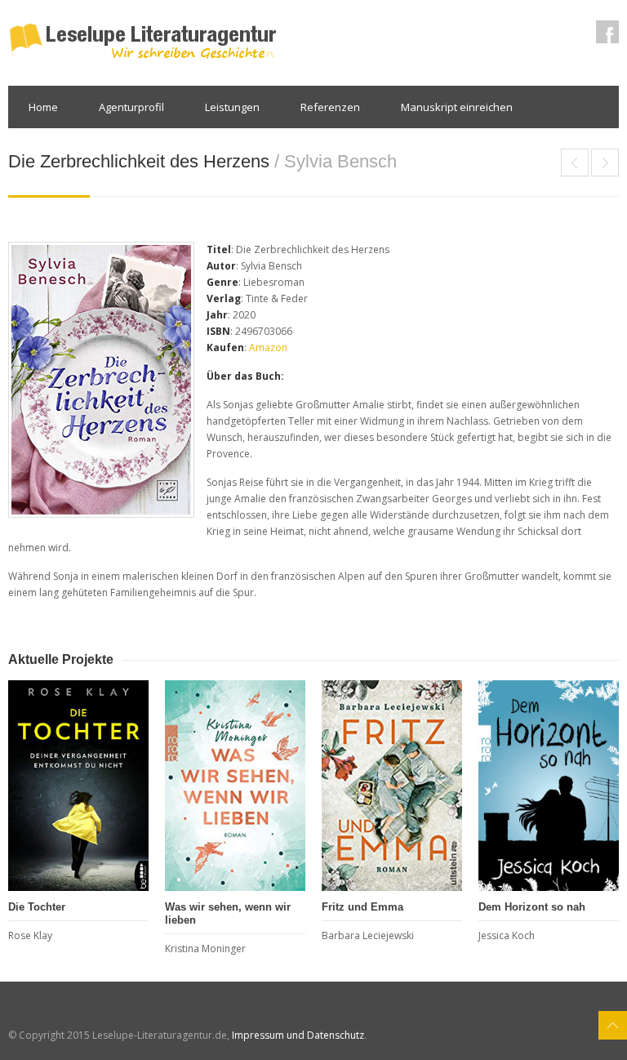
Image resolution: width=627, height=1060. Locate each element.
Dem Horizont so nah (531, 907)
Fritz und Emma (362, 907)
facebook (607, 31)
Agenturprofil (131, 107)
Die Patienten (575, 162)
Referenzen (330, 107)
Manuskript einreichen (457, 107)
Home (43, 107)
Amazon (268, 347)
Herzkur (605, 162)
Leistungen (232, 107)
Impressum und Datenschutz (298, 1035)
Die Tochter (36, 907)
